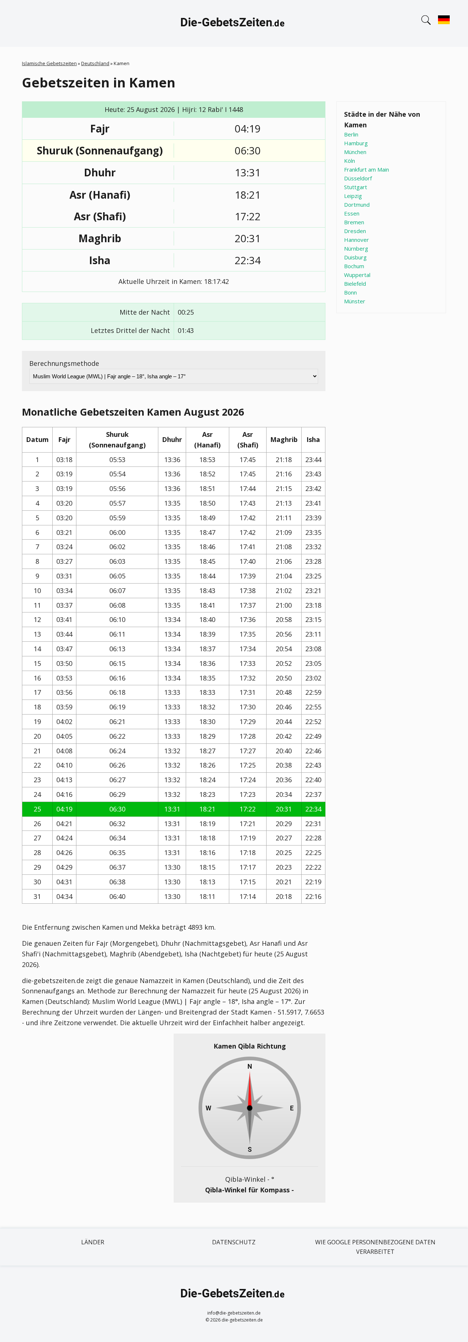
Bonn (350, 292)
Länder (92, 1242)
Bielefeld (355, 283)
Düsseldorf (358, 178)
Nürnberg (356, 248)
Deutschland (95, 63)
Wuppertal (357, 274)
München (355, 151)
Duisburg (355, 257)
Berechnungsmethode (64, 363)
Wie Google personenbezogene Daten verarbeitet (375, 1247)
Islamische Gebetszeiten (49, 63)
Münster (354, 301)
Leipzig (353, 195)
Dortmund (357, 204)
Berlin (351, 134)
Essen (351, 213)
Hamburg (356, 143)
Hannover (356, 239)
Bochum (354, 266)
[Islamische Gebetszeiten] (234, 23)
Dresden (355, 231)
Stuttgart (355, 187)
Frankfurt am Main (366, 169)
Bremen (354, 222)
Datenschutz (234, 1242)
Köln (349, 160)
